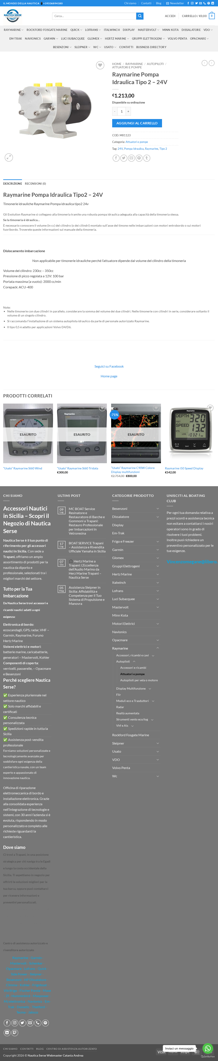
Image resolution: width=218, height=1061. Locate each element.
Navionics (32, 38)
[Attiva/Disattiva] (157, 508)
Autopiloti (155, 64)
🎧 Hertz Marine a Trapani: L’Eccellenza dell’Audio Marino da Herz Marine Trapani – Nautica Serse (85, 569)
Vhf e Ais (122, 725)
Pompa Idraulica (134, 148)
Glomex (93, 38)
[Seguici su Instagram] (192, 3)
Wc (95, 47)
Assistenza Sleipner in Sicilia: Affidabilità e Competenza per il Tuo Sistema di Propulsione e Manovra (87, 595)
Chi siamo (130, 3)
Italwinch (112, 30)
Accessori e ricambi (133, 667)
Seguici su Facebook (109, 366)
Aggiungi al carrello (137, 123)
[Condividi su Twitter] (123, 158)
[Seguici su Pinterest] (208, 3)
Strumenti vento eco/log (132, 719)
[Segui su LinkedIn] (212, 3)
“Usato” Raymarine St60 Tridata (77, 468)
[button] (175, 3)
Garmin (49, 38)
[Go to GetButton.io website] (208, 1056)
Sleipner (81, 47)
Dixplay (129, 30)
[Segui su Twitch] (14, 1032)
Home (116, 64)
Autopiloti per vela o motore (139, 680)
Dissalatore (191, 30)
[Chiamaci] (204, 3)
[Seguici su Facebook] (188, 3)
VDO (207, 30)
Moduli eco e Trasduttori (132, 701)
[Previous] (3, 444)
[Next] (214, 444)
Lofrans (91, 30)
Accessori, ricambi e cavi (132, 655)
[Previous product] (212, 63)
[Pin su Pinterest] (139, 158)
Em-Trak (15, 38)
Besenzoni (61, 47)
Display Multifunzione (131, 688)
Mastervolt (147, 30)
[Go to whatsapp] (207, 1048)
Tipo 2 (163, 148)
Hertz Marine (115, 38)
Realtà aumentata (127, 713)
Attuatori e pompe (127, 67)
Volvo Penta (177, 38)
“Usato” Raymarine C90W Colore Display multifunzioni (133, 470)
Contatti (146, 3)
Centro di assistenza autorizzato (71, 1048)
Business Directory (151, 47)
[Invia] (139, 16)
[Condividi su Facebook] (116, 158)
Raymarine (12, 30)
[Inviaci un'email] (200, 3)
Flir (118, 694)
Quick (74, 30)
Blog (158, 3)
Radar (120, 707)
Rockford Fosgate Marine (47, 30)
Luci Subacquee (73, 38)
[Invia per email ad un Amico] (131, 158)
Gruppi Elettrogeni (147, 38)
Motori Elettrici (123, 623)
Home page (109, 376)
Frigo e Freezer (123, 541)
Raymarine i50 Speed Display (184, 468)
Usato (108, 47)
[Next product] (205, 63)
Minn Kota (170, 30)
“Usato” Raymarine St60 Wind (22, 468)
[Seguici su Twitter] (196, 3)
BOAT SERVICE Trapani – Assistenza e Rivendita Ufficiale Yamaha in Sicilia (87, 547)
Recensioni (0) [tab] (35, 183)
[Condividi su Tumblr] (146, 158)
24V (120, 148)
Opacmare (198, 38)
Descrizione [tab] (12, 183)
